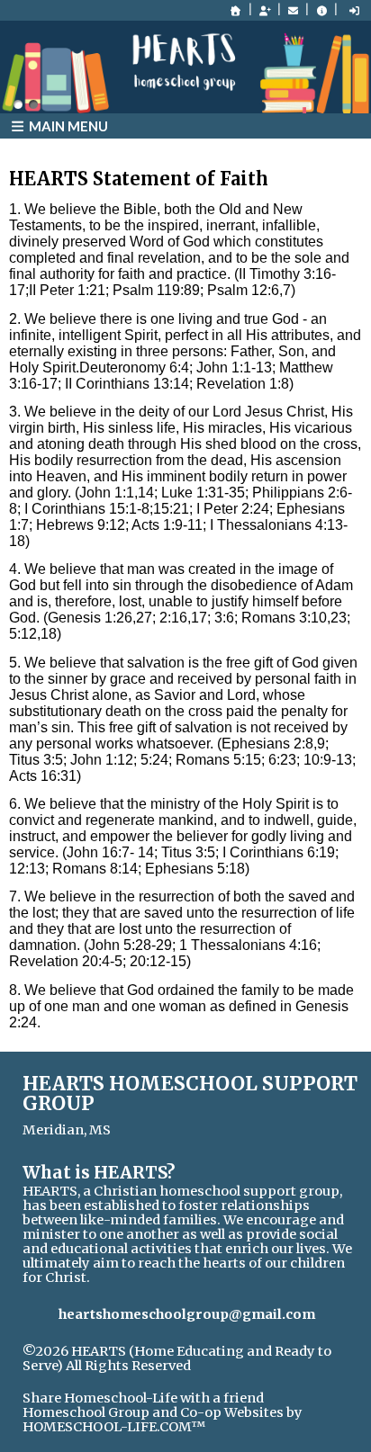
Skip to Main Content (106, 1380)
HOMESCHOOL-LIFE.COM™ (114, 1427)
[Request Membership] (264, 10)
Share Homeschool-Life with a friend (143, 1398)
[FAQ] (321, 10)
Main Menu (67, 126)
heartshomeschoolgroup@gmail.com (187, 1314)
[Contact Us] (293, 10)
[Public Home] (236, 10)
